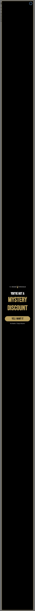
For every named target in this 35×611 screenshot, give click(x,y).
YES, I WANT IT (17, 318)
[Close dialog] (30, 3)
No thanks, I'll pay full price (17, 323)
